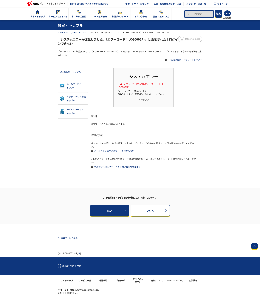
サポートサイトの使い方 (137, 3)
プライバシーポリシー (139, 280)
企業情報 (193, 280)
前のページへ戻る (69, 237)
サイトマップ (66, 280)
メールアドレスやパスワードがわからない (114, 150)
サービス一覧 (85, 280)
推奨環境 (103, 280)
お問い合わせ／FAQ (175, 280)
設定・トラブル (79, 32)
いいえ (150, 210)
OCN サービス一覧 (197, 3)
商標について (157, 280)
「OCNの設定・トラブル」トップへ (185, 59)
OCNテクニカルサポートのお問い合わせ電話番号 (117, 166)
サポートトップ (64, 32)
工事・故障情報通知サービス (167, 3)
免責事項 (121, 280)
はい (109, 210)
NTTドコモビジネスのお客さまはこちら (89, 3)
